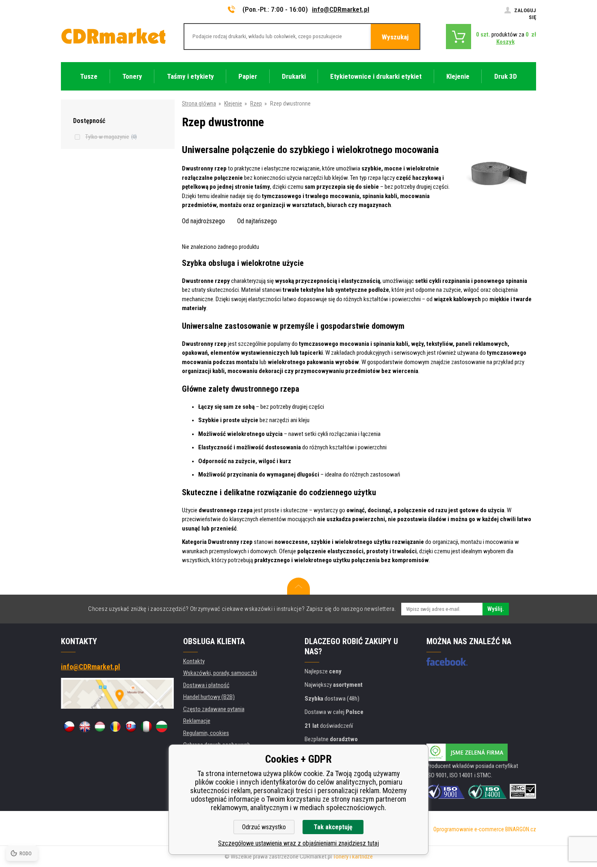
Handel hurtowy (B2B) (209, 697)
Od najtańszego (257, 221)
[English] (84, 726)
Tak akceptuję (333, 827)
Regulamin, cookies (206, 733)
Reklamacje (196, 721)
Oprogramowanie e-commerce (468, 829)
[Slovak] (130, 726)
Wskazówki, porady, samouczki (220, 673)
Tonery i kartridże (353, 856)
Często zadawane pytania (213, 709)
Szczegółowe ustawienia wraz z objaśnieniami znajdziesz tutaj (298, 843)
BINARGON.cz (520, 829)
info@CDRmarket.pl (340, 9)
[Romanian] (115, 726)
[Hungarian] (100, 726)
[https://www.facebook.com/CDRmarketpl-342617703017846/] (446, 662)
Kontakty (194, 661)
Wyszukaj (395, 37)
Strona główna (199, 103)
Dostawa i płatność (206, 685)
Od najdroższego (203, 221)
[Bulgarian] (161, 726)
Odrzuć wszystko (264, 827)
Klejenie (233, 103)
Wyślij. (495, 609)
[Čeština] (69, 726)
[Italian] (146, 726)
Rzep (256, 103)
